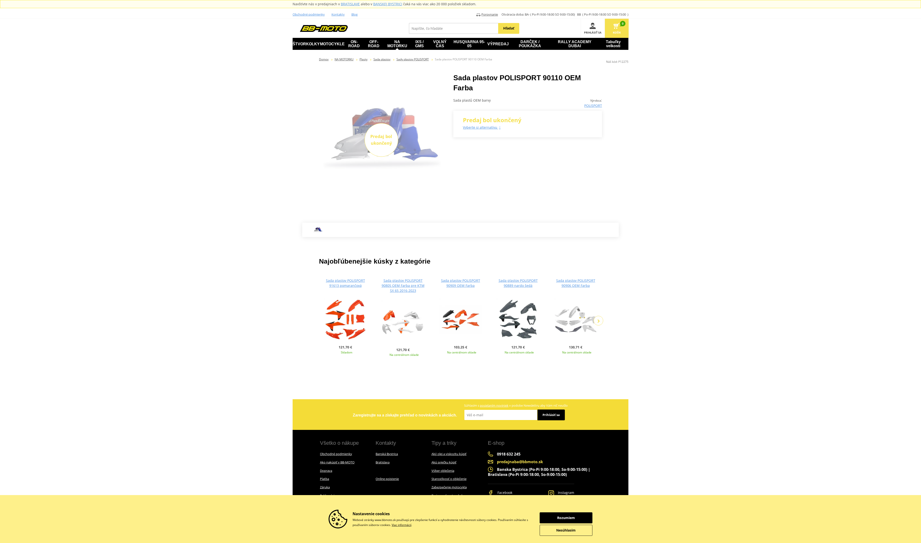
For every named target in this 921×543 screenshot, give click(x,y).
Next (598, 320)
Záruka (325, 487)
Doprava (326, 470)
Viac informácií (401, 525)
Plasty (363, 59)
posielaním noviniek (494, 405)
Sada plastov (381, 59)
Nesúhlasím (566, 530)
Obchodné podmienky (309, 14)
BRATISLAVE (350, 4)
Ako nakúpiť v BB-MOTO (337, 462)
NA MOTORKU (344, 59)
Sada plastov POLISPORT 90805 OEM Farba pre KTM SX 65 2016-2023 (403, 285)
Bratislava (383, 462)
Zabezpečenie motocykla (449, 487)
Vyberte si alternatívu (480, 127)
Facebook (504, 492)
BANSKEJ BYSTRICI (387, 4)
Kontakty (338, 14)
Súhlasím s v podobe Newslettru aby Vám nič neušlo (516, 405)
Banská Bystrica (387, 454)
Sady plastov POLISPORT (412, 59)
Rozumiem (566, 517)
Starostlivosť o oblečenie (448, 479)
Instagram (565, 492)
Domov (324, 59)
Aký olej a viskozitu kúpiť (448, 454)
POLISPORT (593, 105)
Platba (324, 479)
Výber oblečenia (442, 470)
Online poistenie (387, 479)
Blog (354, 14)
